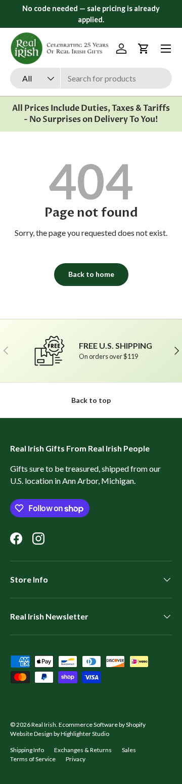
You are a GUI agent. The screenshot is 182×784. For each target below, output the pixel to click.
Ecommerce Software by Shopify (102, 724)
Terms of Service (33, 759)
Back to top (91, 400)
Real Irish (43, 724)
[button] (143, 48)
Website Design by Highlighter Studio (59, 733)
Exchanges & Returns (83, 750)
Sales (129, 750)
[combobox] (91, 78)
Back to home (91, 274)
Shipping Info (27, 750)
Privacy (75, 759)
